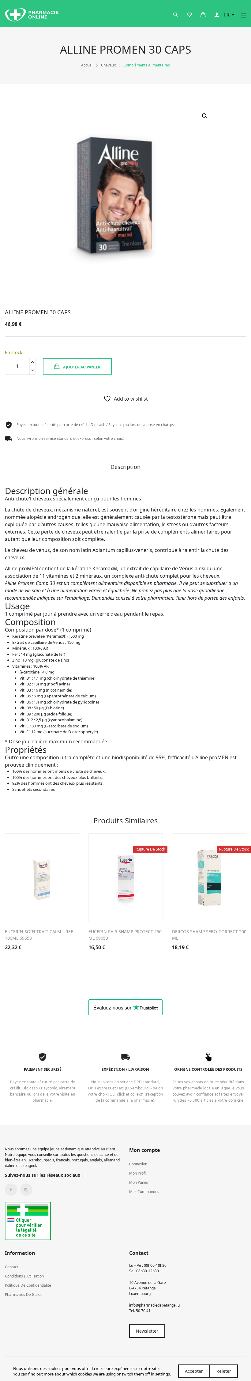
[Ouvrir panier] (203, 15)
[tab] (125, 469)
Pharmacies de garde (24, 1294)
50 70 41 (143, 1310)
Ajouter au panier (81, 367)
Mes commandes (144, 1191)
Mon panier (139, 1182)
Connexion (138, 1164)
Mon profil (138, 1173)
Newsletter (147, 1331)
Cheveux (108, 65)
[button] (204, 116)
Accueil (87, 65)
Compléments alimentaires (146, 65)
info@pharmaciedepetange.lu (154, 1305)
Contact (11, 1267)
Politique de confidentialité (28, 1285)
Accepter (194, 1371)
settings (162, 1374)
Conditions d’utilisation (24, 1276)
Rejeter (223, 1371)
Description (125, 467)
